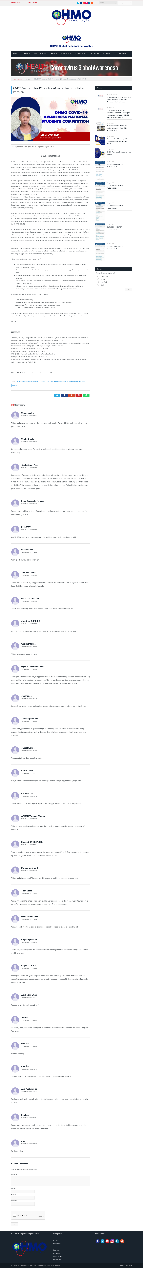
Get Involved (107, 54)
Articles (52, 54)
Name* (13, 1188)
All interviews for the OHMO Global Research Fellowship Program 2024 (117, 128)
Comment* (14, 1174)
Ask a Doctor (94, 54)
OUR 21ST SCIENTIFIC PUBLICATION (115, 207)
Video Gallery (32, 3)
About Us (25, 54)
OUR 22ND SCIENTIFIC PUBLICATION (115, 187)
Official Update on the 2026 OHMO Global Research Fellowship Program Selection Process (119, 99)
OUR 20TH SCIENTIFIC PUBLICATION (115, 228)
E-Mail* (13, 1194)
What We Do (38, 54)
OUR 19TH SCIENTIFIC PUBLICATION (115, 247)
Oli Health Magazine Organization (27, 381)
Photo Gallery (16, 3)
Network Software (126, 1265)
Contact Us (122, 54)
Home (15, 54)
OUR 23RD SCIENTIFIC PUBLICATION (115, 165)
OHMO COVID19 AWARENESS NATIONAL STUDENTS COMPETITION (63, 381)
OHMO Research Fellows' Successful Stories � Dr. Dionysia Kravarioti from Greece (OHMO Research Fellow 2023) (118, 113)
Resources (65, 54)
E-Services (79, 54)
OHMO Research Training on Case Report (119, 153)
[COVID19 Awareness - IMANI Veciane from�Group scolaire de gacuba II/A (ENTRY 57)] (50, 119)
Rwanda (15, 385)
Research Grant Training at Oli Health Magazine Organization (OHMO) (117, 141)
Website (14, 1201)
